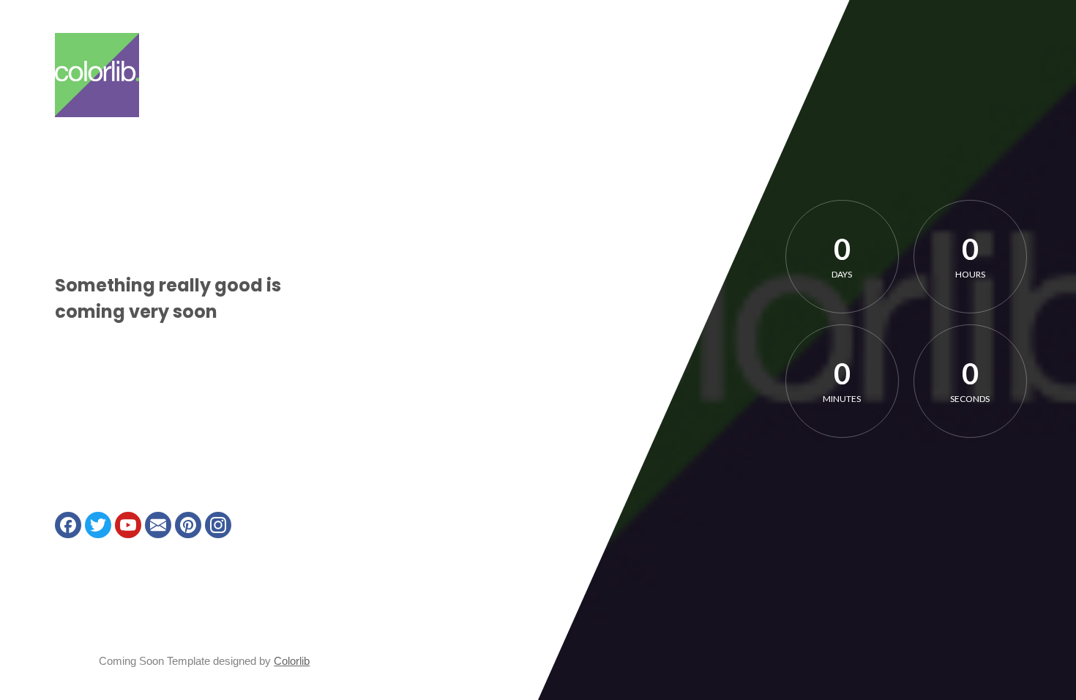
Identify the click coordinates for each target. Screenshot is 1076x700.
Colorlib (292, 661)
